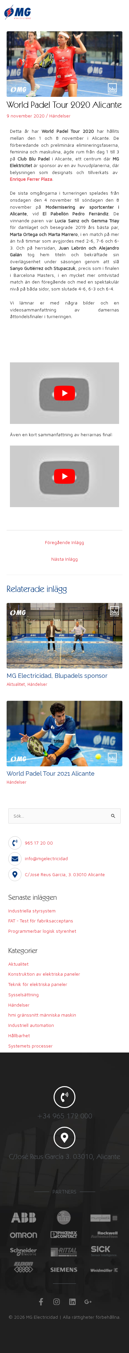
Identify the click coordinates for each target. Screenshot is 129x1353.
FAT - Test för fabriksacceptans (40, 920)
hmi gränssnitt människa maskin (42, 1015)
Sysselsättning (23, 994)
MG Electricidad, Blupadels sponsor (57, 675)
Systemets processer (30, 1046)
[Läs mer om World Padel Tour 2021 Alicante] (64, 733)
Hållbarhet (19, 1035)
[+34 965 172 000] (64, 1097)
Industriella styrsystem (32, 910)
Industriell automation (31, 1025)
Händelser (59, 115)
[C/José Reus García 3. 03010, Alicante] (64, 1138)
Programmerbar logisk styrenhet (42, 931)
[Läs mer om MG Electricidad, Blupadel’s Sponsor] (64, 635)
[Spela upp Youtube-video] (64, 393)
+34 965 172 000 (64, 1115)
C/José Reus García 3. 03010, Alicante (64, 1156)
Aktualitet (16, 684)
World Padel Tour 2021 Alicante (51, 773)
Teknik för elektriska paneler (37, 984)
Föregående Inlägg (64, 542)
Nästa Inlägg (64, 559)
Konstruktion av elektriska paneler (44, 974)
